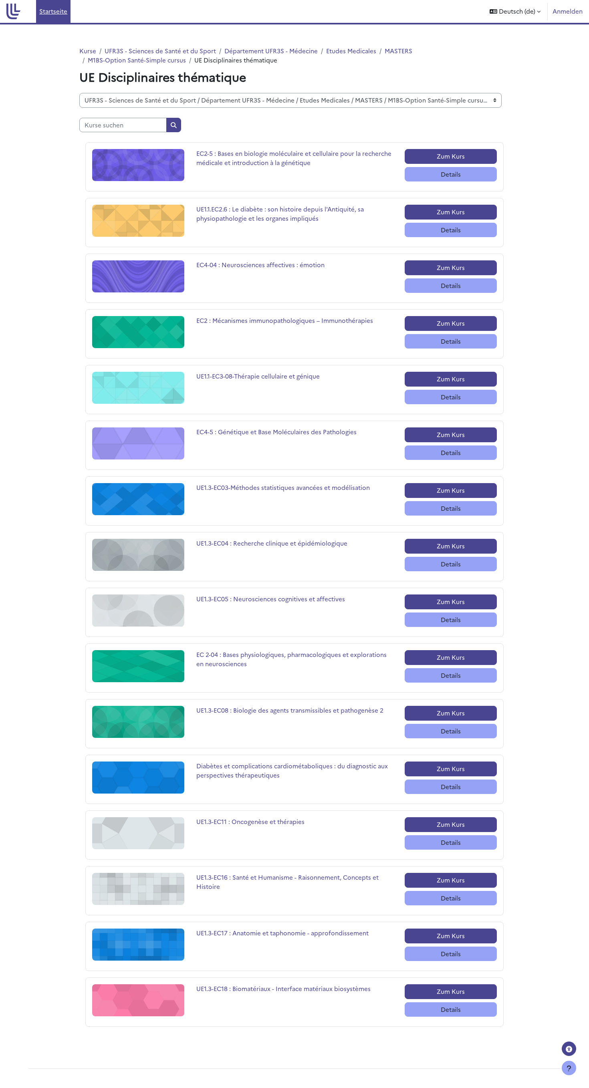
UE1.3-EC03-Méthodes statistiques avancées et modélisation (283, 487)
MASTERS (398, 50)
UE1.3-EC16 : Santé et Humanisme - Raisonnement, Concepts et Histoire (287, 882)
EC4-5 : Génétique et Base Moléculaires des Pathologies (276, 431)
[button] (515, 11)
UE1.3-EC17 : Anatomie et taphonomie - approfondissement (282, 933)
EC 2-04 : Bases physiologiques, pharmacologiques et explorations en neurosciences (291, 659)
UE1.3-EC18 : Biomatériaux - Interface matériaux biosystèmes (283, 988)
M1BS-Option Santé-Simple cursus (137, 60)
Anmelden (568, 11)
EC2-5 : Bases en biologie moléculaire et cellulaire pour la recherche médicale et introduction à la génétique (293, 158)
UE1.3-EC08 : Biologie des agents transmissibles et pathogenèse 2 (289, 710)
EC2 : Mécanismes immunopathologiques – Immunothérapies (284, 320)
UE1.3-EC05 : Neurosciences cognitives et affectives (270, 598)
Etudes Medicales (351, 50)
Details (451, 174)
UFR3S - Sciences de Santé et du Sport (160, 50)
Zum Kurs (451, 156)
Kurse (87, 50)
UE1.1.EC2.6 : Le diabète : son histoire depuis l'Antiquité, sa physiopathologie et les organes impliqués (280, 213)
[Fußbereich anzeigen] (569, 1068)
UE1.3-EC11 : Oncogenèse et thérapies (250, 821)
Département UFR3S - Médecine (271, 50)
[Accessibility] (569, 1049)
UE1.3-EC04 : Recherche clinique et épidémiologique (271, 543)
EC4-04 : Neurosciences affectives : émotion (260, 264)
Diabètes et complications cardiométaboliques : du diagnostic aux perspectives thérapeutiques (292, 770)
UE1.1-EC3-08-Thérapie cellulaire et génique (258, 376)
